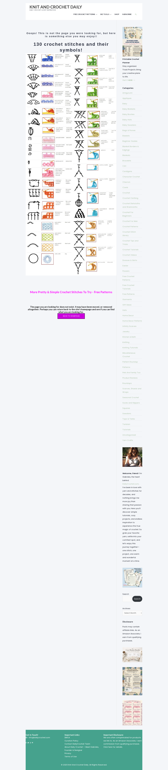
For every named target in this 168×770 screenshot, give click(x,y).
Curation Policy (71, 741)
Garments (127, 299)
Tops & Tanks (128, 419)
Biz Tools (104, 14)
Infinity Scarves (129, 326)
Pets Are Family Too (131, 372)
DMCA (67, 737)
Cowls (125, 187)
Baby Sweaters (129, 125)
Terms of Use (71, 756)
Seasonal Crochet (130, 397)
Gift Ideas (126, 305)
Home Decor (128, 315)
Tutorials (126, 429)
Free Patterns (128, 294)
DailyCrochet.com (130, 484)
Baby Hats (127, 119)
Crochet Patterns (130, 226)
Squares (126, 408)
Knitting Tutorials (130, 347)
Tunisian (126, 424)
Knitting (125, 342)
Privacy (68, 753)
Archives (126, 608)
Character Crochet (131, 176)
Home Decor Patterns (132, 321)
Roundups (127, 383)
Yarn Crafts (127, 440)
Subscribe (127, 14)
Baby (124, 103)
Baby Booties (128, 114)
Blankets (126, 155)
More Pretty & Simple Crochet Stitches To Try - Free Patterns (71, 292)
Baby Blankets (128, 109)
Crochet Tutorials (130, 249)
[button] (136, 14)
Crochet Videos (129, 255)
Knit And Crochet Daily (56, 6)
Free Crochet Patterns (84, 14)
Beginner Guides (129, 141)
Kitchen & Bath (129, 337)
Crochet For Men (130, 221)
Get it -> (128, 80)
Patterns (126, 367)
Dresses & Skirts (129, 260)
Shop (117, 14)
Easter (125, 265)
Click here (107, 747)
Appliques (127, 98)
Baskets (126, 136)
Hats (124, 310)
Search (125, 594)
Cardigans (127, 171)
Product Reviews (130, 378)
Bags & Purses (129, 130)
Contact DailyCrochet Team (77, 744)
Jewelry (126, 331)
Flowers (126, 271)
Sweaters (126, 413)
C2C (124, 166)
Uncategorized (129, 435)
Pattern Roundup (130, 362)
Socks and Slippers (131, 403)
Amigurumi (127, 93)
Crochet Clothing (130, 198)
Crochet (126, 193)
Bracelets (126, 160)
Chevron (126, 182)
